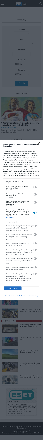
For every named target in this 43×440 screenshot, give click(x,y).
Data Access (21, 296)
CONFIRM (13, 288)
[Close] (39, 144)
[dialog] (21, 220)
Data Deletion (9, 296)
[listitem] (21, 182)
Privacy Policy (33, 296)
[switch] (35, 187)
